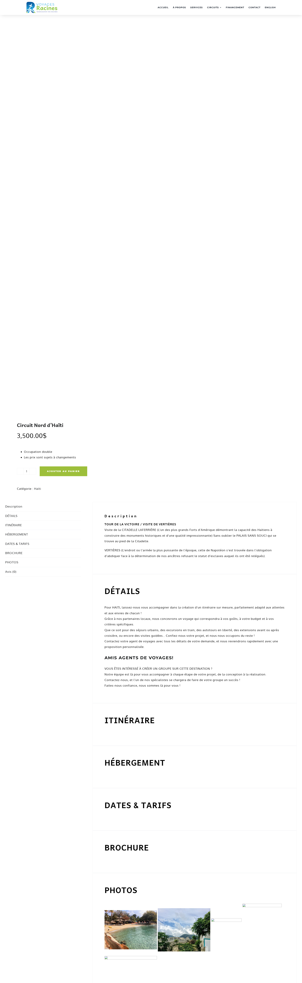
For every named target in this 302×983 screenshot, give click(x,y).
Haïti (37, 488)
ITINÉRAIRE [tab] (13, 525)
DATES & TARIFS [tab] (17, 544)
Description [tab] (13, 506)
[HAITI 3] (75, 221)
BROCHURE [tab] (14, 553)
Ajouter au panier (63, 471)
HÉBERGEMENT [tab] (16, 534)
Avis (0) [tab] (10, 571)
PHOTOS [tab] (11, 562)
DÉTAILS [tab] (11, 516)
